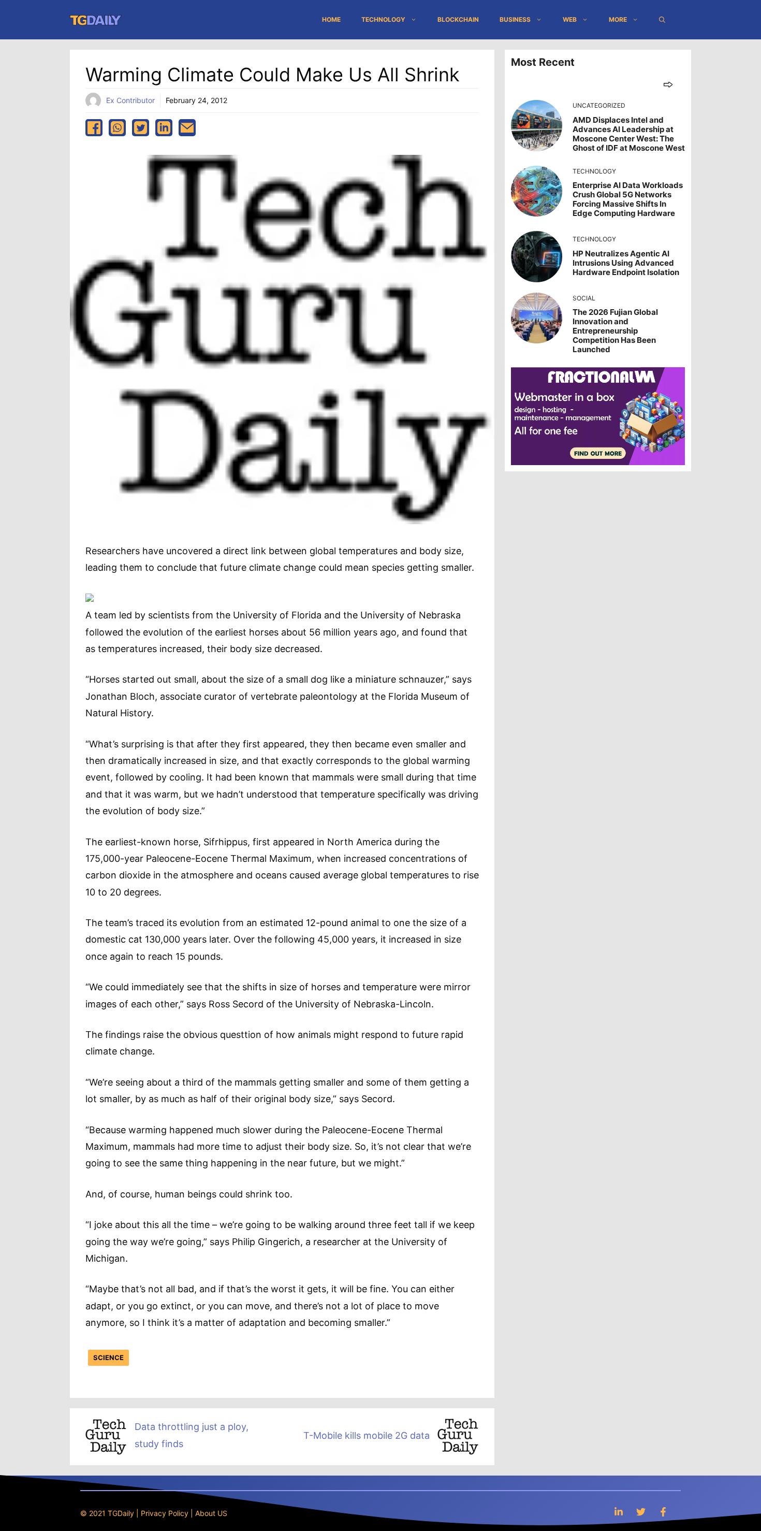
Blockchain (458, 19)
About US (211, 1513)
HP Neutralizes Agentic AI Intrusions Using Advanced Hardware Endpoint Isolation (626, 263)
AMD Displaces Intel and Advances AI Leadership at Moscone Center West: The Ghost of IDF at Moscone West (629, 134)
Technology (383, 19)
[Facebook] (663, 1511)
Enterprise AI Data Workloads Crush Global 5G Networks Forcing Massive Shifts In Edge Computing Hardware (628, 199)
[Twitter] (641, 1511)
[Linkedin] (618, 1511)
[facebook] (94, 127)
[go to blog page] (668, 84)
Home (331, 19)
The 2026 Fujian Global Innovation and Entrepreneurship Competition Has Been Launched (615, 330)
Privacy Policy (164, 1513)
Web (570, 19)
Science (108, 1357)
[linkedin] (163, 127)
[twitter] (140, 127)
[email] (187, 127)
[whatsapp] (117, 127)
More (618, 19)
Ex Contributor (130, 100)
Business (515, 19)
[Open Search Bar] (662, 19)
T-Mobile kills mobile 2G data (366, 1435)
